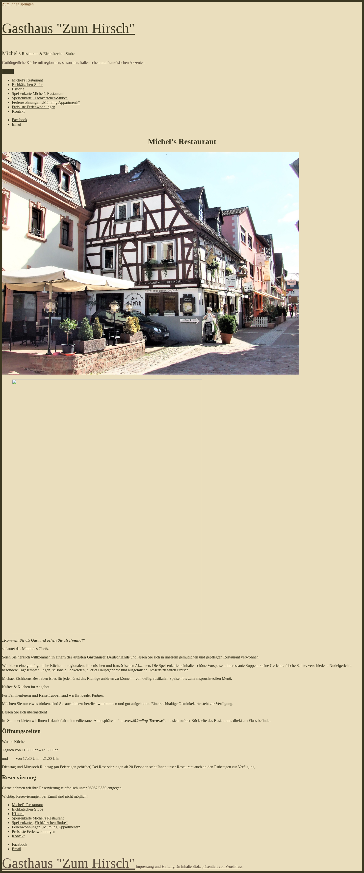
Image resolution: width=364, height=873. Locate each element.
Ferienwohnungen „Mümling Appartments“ (46, 102)
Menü (8, 71)
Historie (18, 89)
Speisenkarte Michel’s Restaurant (38, 93)
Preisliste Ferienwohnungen (33, 107)
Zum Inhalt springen (18, 4)
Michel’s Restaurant (27, 80)
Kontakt (18, 111)
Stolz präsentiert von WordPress (217, 866)
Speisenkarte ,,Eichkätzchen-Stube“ (40, 98)
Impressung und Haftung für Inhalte (164, 866)
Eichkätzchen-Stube (27, 84)
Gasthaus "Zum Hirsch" (68, 28)
